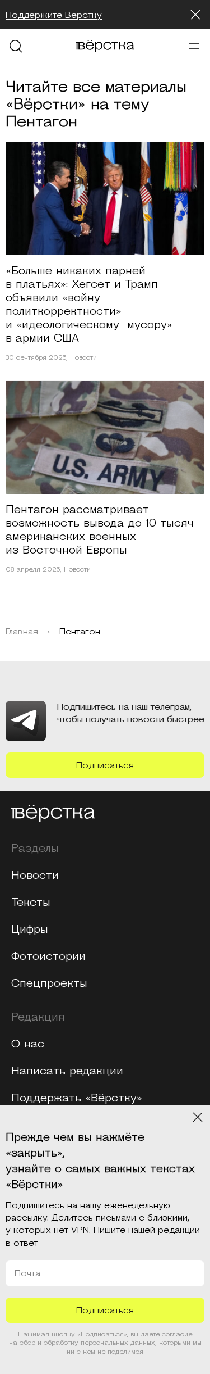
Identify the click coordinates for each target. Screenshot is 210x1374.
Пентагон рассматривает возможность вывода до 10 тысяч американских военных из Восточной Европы (100, 530)
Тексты (30, 902)
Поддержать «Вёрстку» (76, 1098)
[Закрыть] (195, 14)
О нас (27, 1044)
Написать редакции (67, 1071)
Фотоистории (48, 956)
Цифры (29, 929)
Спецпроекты (49, 983)
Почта (27, 1273)
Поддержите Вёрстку (54, 15)
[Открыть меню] (194, 46)
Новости (83, 358)
